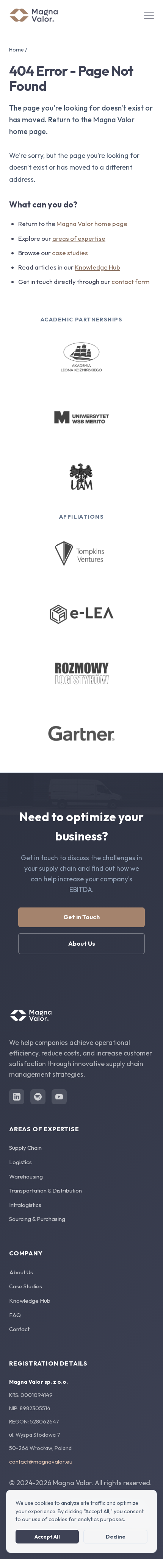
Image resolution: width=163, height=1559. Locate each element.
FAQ (15, 1315)
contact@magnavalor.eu (40, 1461)
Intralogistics (25, 1204)
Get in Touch (81, 917)
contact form (130, 281)
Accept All (47, 1536)
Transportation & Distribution (45, 1190)
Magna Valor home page (91, 224)
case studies (70, 253)
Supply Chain (25, 1147)
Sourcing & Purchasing (37, 1218)
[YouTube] (59, 1096)
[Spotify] (37, 1096)
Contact (19, 1329)
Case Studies (25, 1286)
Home (16, 49)
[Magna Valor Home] (33, 15)
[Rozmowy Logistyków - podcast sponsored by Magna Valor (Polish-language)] (82, 674)
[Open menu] (149, 15)
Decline (115, 1536)
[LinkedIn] (16, 1096)
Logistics (20, 1162)
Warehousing (26, 1176)
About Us (81, 943)
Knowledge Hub (97, 267)
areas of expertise (78, 238)
